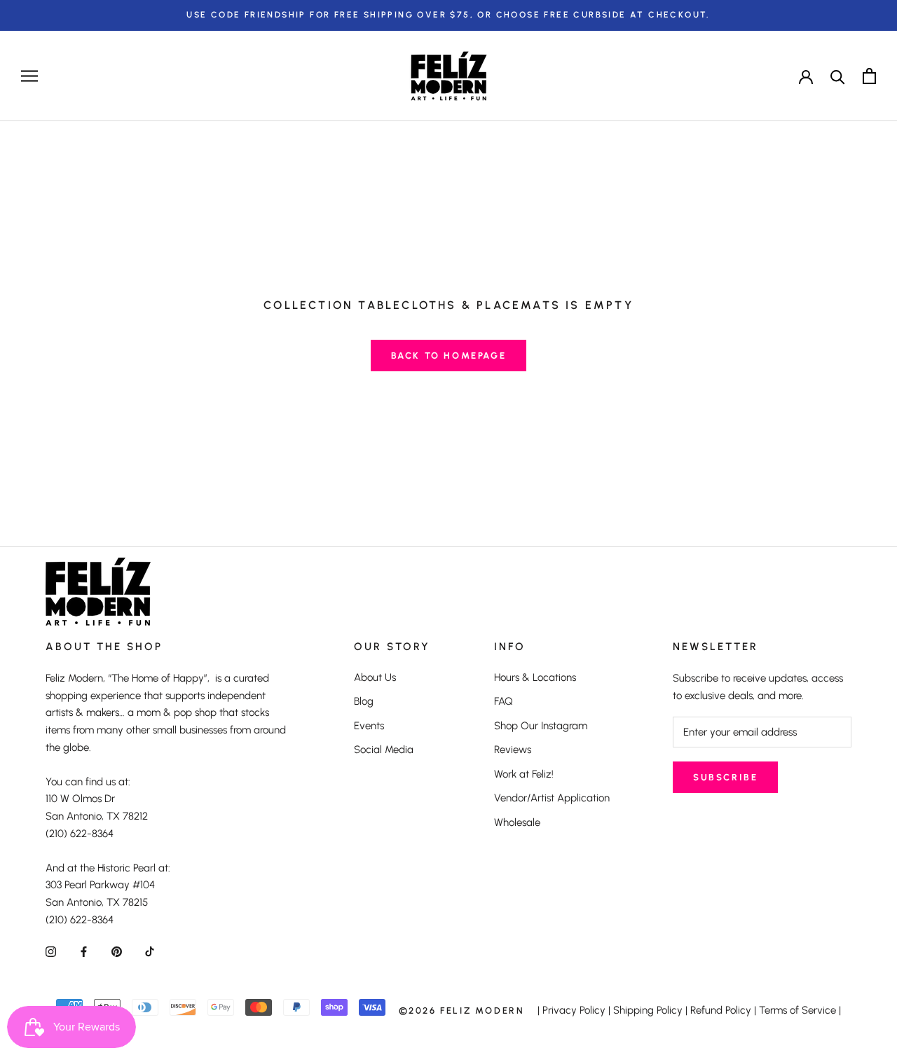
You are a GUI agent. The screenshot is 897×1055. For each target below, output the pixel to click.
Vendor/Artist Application (552, 798)
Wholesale (517, 822)
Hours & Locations (535, 677)
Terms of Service (797, 1010)
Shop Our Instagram (540, 725)
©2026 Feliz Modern (462, 1010)
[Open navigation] (29, 76)
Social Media (383, 749)
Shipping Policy (648, 1010)
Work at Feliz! (524, 774)
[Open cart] (869, 76)
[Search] (837, 76)
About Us (375, 677)
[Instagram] (51, 951)
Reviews (512, 749)
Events (369, 725)
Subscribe (725, 777)
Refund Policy (720, 1010)
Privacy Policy (573, 1010)
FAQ (503, 701)
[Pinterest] (116, 951)
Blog (364, 701)
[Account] (806, 76)
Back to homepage (449, 355)
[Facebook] (83, 951)
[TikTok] (149, 951)
